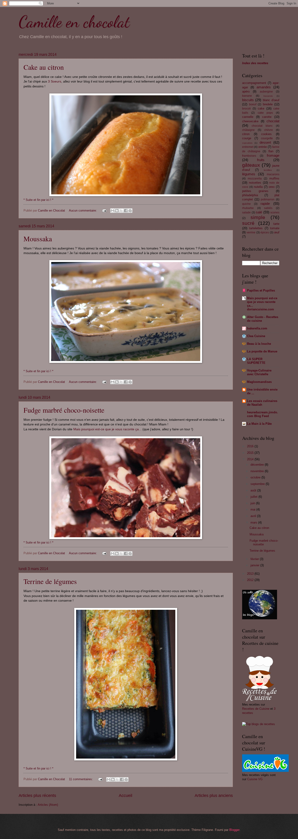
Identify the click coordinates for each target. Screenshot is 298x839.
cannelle (247, 117)
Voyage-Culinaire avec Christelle (259, 372)
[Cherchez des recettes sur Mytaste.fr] (258, 724)
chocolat (273, 121)
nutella (258, 187)
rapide (265, 204)
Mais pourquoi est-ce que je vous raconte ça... (107, 429)
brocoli (246, 108)
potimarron (267, 199)
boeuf (252, 104)
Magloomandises (259, 382)
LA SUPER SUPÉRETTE (256, 361)
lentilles (268, 170)
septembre (258, 484)
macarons (273, 174)
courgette (267, 138)
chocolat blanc (262, 125)
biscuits (248, 100)
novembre (258, 471)
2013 (250, 573)
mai (253, 509)
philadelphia (250, 195)
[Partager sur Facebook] (125, 210)
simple (258, 217)
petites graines (255, 191)
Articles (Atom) (48, 804)
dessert (265, 142)
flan (270, 151)
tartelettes (256, 228)
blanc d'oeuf (271, 100)
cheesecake (250, 121)
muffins (274, 178)
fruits (260, 160)
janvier (255, 565)
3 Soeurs (54, 81)
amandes (264, 87)
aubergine (266, 91)
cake (261, 108)
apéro (246, 91)
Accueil (125, 795)
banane (247, 95)
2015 (250, 452)
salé (259, 212)
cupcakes (247, 143)
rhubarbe (248, 208)
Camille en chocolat (74, 22)
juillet (254, 496)
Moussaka (38, 238)
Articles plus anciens (214, 795)
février (255, 559)
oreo (271, 187)
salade (246, 212)
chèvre (268, 130)
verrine (251, 232)
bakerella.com (257, 328)
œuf (276, 232)
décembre (258, 464)
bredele (268, 104)
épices (265, 232)
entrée (262, 147)
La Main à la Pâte (259, 423)
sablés (268, 208)
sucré (248, 223)
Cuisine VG (255, 779)
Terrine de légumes (50, 581)
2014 (250, 459)
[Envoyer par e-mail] (112, 210)
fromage (273, 155)
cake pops (265, 112)
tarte (276, 224)
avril (254, 516)
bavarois (268, 96)
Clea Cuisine (256, 336)
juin (253, 503)
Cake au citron (44, 67)
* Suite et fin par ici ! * (38, 200)
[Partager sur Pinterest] (130, 210)
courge (246, 138)
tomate (274, 228)
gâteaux (251, 165)
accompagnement (254, 83)
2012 (250, 580)
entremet (247, 147)
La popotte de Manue (262, 351)
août (254, 490)
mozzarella (255, 178)
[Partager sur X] (121, 210)
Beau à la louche (259, 343)
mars (254, 522)
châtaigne (248, 130)
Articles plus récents (37, 795)
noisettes (255, 182)
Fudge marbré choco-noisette (64, 410)
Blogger (234, 830)
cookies (266, 134)
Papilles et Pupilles (261, 290)
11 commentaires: (81, 779)
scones (274, 212)
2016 (250, 446)
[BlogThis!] (117, 210)
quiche (246, 203)
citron (246, 134)
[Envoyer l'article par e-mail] (104, 210)
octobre (256, 477)
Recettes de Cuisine (255, 708)
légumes (248, 174)
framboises (249, 155)
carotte (266, 117)
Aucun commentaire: (83, 210)
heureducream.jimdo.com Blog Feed (262, 414)
